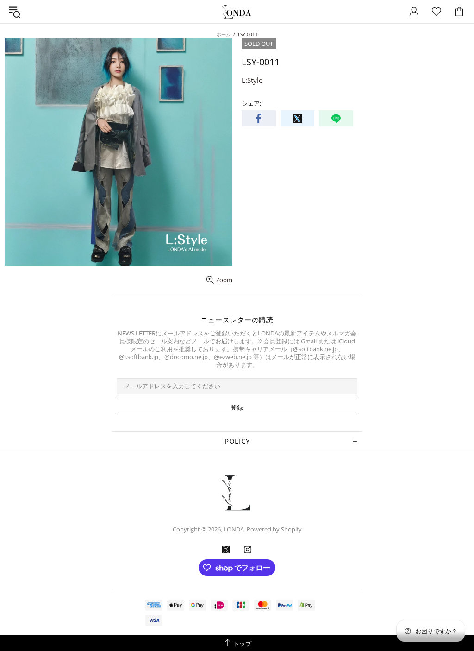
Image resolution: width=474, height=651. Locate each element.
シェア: (251, 103)
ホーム (224, 34)
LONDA (237, 12)
